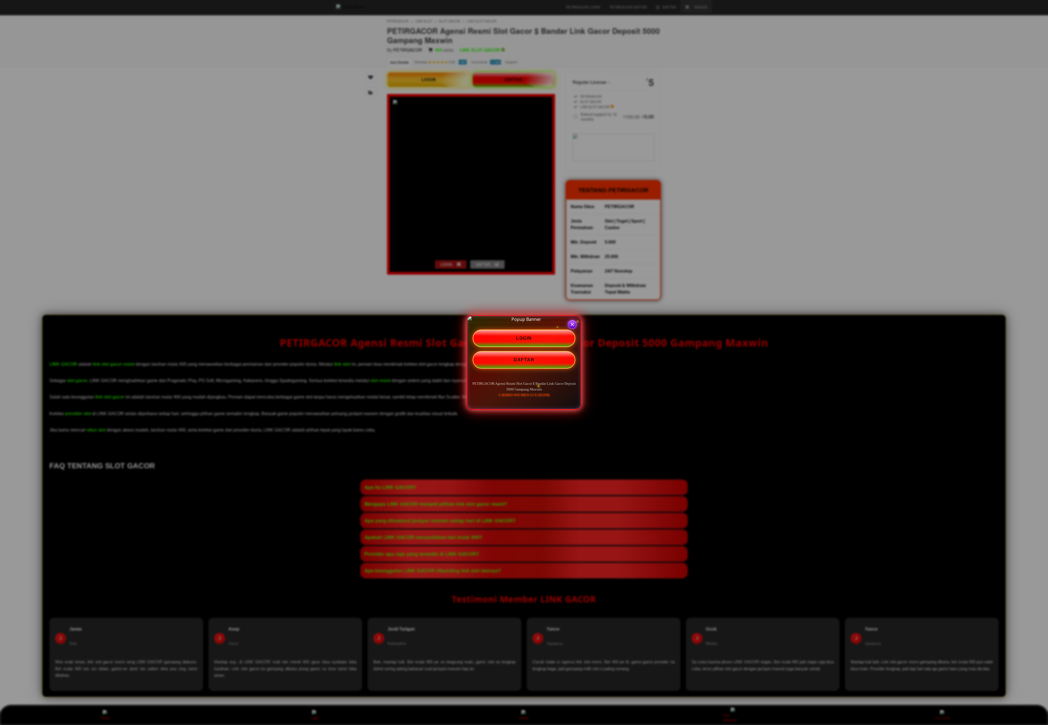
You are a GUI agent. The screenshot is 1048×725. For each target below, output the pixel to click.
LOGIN (524, 338)
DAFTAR (524, 359)
